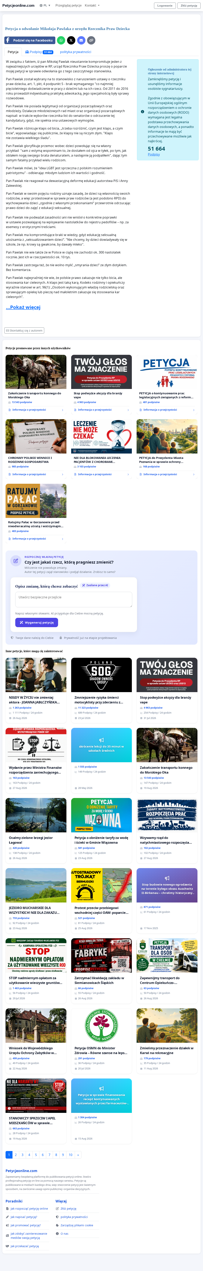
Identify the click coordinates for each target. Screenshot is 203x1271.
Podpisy (40, 52)
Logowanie (164, 5)
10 (70, 1155)
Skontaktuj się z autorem (26, 330)
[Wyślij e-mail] (81, 40)
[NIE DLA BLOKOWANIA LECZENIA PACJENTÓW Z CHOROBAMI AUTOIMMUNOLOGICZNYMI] (101, 449)
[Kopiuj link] (91, 40)
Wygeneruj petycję (39, 622)
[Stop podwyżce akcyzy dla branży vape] (101, 385)
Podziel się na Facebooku (33, 40)
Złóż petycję (189, 5)
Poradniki (14, 1201)
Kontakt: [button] (91, 5)
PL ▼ (47, 5)
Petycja (13, 52)
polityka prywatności (75, 52)
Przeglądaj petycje (69, 5)
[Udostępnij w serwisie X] (71, 40)
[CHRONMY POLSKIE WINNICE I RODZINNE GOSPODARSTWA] (36, 449)
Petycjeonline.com (18, 5)
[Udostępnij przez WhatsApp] (61, 40)
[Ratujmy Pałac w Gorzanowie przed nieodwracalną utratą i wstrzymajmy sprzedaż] (36, 513)
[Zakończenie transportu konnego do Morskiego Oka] (36, 384)
